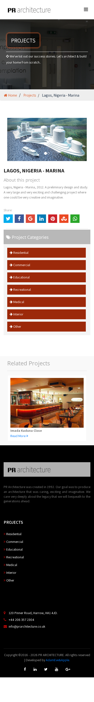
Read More (18, 436)
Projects (29, 95)
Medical (18, 302)
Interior (18, 314)
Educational (21, 277)
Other (17, 326)
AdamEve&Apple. (58, 660)
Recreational (22, 289)
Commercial (21, 265)
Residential (20, 252)
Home (12, 95)
